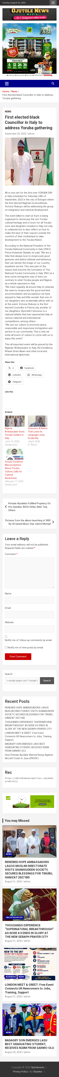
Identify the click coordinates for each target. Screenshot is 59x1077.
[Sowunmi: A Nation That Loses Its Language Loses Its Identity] (38, 421)
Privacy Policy (20, 1071)
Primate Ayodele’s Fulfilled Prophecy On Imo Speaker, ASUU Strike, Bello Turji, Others (29, 507)
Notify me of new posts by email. (25, 647)
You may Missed (17, 821)
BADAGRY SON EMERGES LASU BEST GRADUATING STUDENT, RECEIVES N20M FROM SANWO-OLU (27, 747)
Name (8, 593)
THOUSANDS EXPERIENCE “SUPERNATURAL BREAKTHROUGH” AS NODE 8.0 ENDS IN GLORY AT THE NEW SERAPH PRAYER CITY (28, 725)
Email (8, 607)
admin (31, 133)
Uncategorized (14, 917)
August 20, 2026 (13, 1052)
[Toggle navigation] (6, 83)
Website (9, 622)
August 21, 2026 (13, 881)
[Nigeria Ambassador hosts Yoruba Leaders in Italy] (15, 421)
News (8, 111)
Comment (11, 554)
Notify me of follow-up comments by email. (28, 640)
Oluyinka (38, 1071)
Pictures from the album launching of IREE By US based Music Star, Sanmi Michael (28, 522)
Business (11, 977)
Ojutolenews (37, 1067)
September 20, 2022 (15, 133)
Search (8, 674)
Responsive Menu (53, 3)
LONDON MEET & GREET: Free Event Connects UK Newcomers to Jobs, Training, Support (28, 736)
